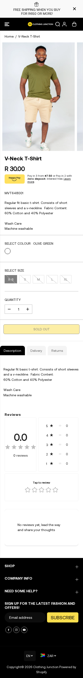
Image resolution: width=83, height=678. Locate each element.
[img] (20, 447)
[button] (7, 24)
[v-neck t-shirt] (38, 96)
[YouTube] (24, 630)
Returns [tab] (57, 350)
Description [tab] (12, 350)
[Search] (57, 24)
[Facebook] (8, 630)
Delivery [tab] (36, 350)
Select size (14, 270)
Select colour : (29, 243)
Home (9, 36)
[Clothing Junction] (41, 24)
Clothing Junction (46, 667)
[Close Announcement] (74, 9)
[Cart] (74, 24)
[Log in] (64, 24)
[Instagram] (16, 630)
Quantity (13, 300)
